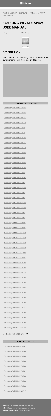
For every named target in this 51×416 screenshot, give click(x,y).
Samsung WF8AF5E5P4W (15, 227)
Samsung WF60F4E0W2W (15, 262)
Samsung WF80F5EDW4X (15, 142)
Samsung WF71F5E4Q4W (15, 207)
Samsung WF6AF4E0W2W (15, 327)
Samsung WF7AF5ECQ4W (15, 252)
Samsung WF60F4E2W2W (15, 302)
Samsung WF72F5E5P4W (14, 217)
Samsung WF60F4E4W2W (15, 322)
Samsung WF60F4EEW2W (15, 267)
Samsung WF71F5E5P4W (14, 192)
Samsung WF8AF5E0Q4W (15, 232)
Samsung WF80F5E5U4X (14, 157)
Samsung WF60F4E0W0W (15, 292)
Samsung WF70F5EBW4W (15, 122)
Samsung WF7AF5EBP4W (15, 247)
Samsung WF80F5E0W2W (15, 167)
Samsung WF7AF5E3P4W (15, 257)
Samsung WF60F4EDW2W (15, 272)
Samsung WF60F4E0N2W (15, 287)
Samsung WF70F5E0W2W (15, 137)
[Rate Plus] (31, 32)
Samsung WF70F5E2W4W (15, 107)
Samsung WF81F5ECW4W (15, 177)
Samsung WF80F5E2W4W (15, 152)
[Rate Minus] (34, 32)
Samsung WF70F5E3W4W (15, 112)
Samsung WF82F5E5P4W (14, 212)
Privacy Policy (25, 410)
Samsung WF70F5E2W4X (14, 127)
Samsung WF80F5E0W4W (15, 162)
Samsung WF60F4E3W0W (15, 312)
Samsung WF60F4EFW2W (15, 282)
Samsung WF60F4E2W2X (14, 307)
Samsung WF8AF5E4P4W (15, 222)
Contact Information (10, 410)
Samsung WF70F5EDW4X (15, 117)
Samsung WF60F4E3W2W (15, 317)
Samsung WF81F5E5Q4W (15, 187)
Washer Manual (18, 405)
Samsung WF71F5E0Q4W (15, 202)
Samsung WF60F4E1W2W (15, 297)
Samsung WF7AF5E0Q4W (15, 242)
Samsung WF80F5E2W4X (14, 172)
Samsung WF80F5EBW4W (15, 147)
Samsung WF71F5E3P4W (14, 197)
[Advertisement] (22, 80)
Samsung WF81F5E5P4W (14, 182)
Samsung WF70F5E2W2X (14, 132)
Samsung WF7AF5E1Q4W (15, 237)
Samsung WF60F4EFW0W (15, 277)
